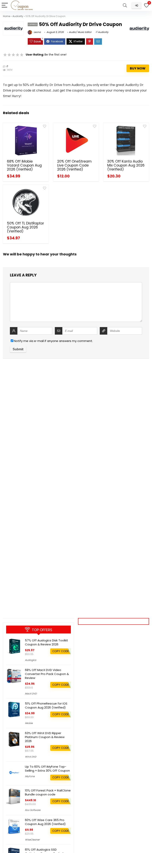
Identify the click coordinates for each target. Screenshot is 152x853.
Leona (37, 32)
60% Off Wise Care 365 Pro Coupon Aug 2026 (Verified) (45, 822)
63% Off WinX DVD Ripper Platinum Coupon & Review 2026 (45, 737)
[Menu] (5, 5)
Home (6, 16)
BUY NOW (137, 68)
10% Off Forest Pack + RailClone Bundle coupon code (48, 792)
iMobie (29, 723)
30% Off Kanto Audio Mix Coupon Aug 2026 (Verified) (125, 165)
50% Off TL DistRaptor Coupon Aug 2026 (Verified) (25, 227)
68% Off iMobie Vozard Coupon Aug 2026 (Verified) (24, 165)
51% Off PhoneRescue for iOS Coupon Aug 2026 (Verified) (46, 705)
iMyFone (30, 776)
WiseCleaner (32, 839)
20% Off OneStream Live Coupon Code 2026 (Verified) (74, 165)
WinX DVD (30, 756)
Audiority (17, 16)
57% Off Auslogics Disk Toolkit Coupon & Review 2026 (46, 642)
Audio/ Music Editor (80, 32)
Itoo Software (32, 810)
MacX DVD (31, 693)
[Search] (125, 5)
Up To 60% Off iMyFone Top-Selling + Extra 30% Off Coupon (47, 768)
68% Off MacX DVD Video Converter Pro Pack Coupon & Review (47, 674)
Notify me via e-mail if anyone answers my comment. (53, 341)
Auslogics (30, 660)
